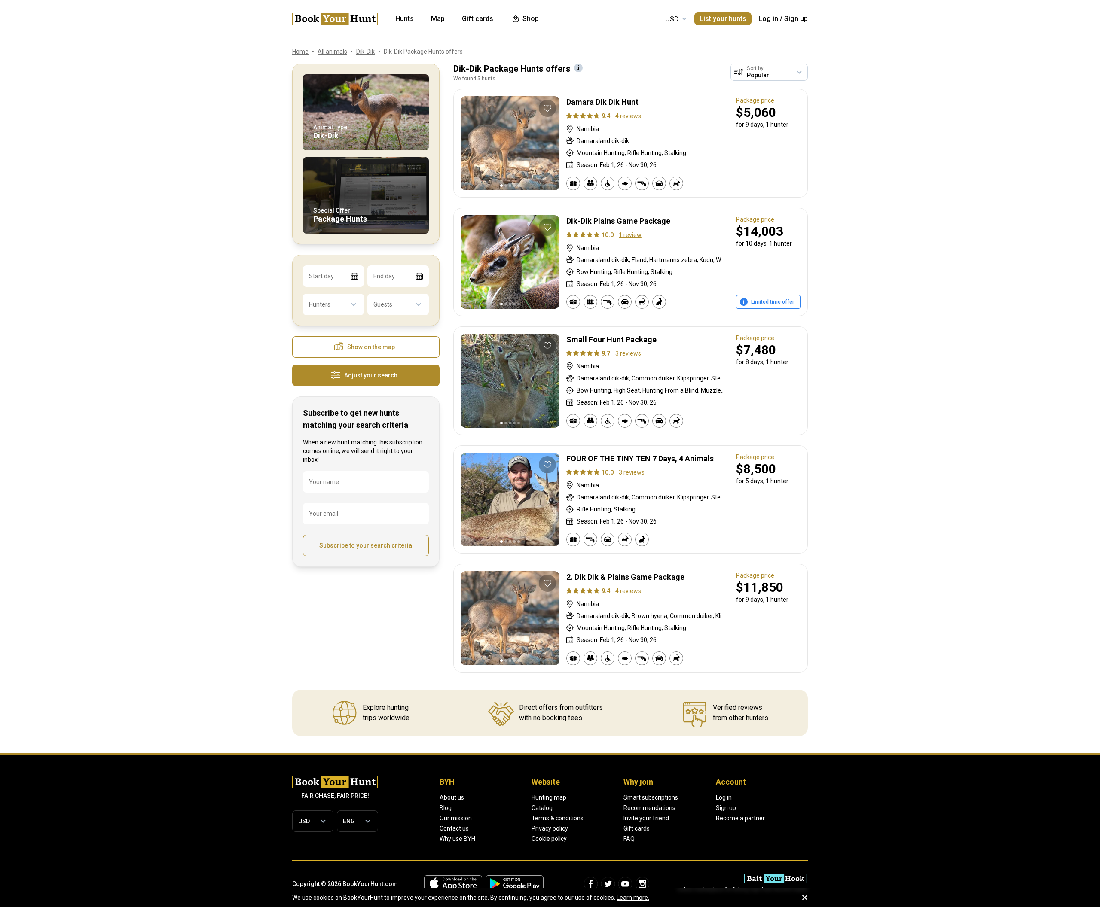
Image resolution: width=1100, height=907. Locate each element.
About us (452, 797)
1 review (630, 234)
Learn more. (633, 897)
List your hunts (723, 19)
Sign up (796, 19)
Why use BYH (457, 838)
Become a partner (740, 818)
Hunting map (549, 797)
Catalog (542, 807)
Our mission (456, 818)
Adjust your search (370, 375)
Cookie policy (549, 838)
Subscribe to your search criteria (365, 545)
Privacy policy (550, 828)
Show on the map (371, 347)
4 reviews (628, 116)
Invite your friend (646, 818)
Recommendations (649, 807)
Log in (768, 19)
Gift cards (636, 828)
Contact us (454, 828)
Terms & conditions (558, 818)
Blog (446, 807)
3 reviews (628, 353)
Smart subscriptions (650, 797)
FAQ (629, 838)
